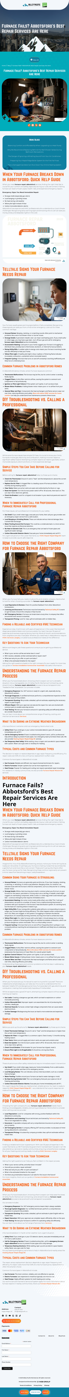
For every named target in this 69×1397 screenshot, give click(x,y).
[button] (45, 1392)
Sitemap (46, 1385)
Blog (9, 65)
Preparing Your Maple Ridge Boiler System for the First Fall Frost (34, 160)
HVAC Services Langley (11, 638)
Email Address (6, 1343)
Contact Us (41, 1336)
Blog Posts (62, 1336)
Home (4, 65)
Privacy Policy (38, 1385)
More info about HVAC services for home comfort (44, 950)
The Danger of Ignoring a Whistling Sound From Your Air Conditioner (34, 156)
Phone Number (6, 1362)
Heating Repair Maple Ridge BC (24, 739)
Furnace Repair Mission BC (53, 770)
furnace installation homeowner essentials (28, 665)
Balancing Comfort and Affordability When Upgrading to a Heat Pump (34, 145)
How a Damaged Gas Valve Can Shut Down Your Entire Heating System (34, 165)
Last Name (5, 1356)
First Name (5, 1350)
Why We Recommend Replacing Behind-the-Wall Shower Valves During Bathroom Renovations (34, 151)
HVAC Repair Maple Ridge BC (50, 536)
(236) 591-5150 (19, 1309)
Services (23, 716)
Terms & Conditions (26, 1385)
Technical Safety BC (52, 610)
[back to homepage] (31, 5)
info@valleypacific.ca (21, 1311)
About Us (51, 1336)
